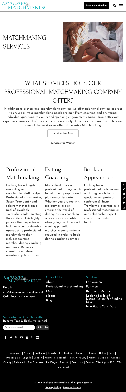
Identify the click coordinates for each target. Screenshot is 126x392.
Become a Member (96, 5)
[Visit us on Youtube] (21, 337)
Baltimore (40, 353)
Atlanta (28, 353)
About (50, 282)
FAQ (49, 291)
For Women (94, 282)
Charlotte (79, 353)
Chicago (91, 353)
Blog (49, 300)
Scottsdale (77, 362)
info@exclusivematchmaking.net (23, 292)
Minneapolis (61, 358)
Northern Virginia (98, 358)
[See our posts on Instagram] (27, 337)
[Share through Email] (37, 337)
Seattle (90, 362)
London (38, 358)
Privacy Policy (53, 387)
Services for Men (63, 133)
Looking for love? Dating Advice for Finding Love (104, 299)
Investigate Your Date (101, 306)
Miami (48, 358)
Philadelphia (13, 358)
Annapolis (15, 353)
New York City (78, 358)
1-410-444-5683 (26, 296)
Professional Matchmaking (64, 286)
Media (50, 295)
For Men (92, 286)
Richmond (19, 362)
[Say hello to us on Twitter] (10, 337)
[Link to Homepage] (25, 8)
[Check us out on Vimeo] (16, 337)
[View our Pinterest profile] (32, 337)
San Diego (51, 362)
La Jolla (26, 358)
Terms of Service (72, 387)
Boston (68, 353)
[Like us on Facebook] (5, 337)
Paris (111, 353)
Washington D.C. (105, 362)
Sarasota (64, 362)
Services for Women (63, 143)
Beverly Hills (54, 353)
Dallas (102, 353)
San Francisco (35, 362)
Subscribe (42, 327)
